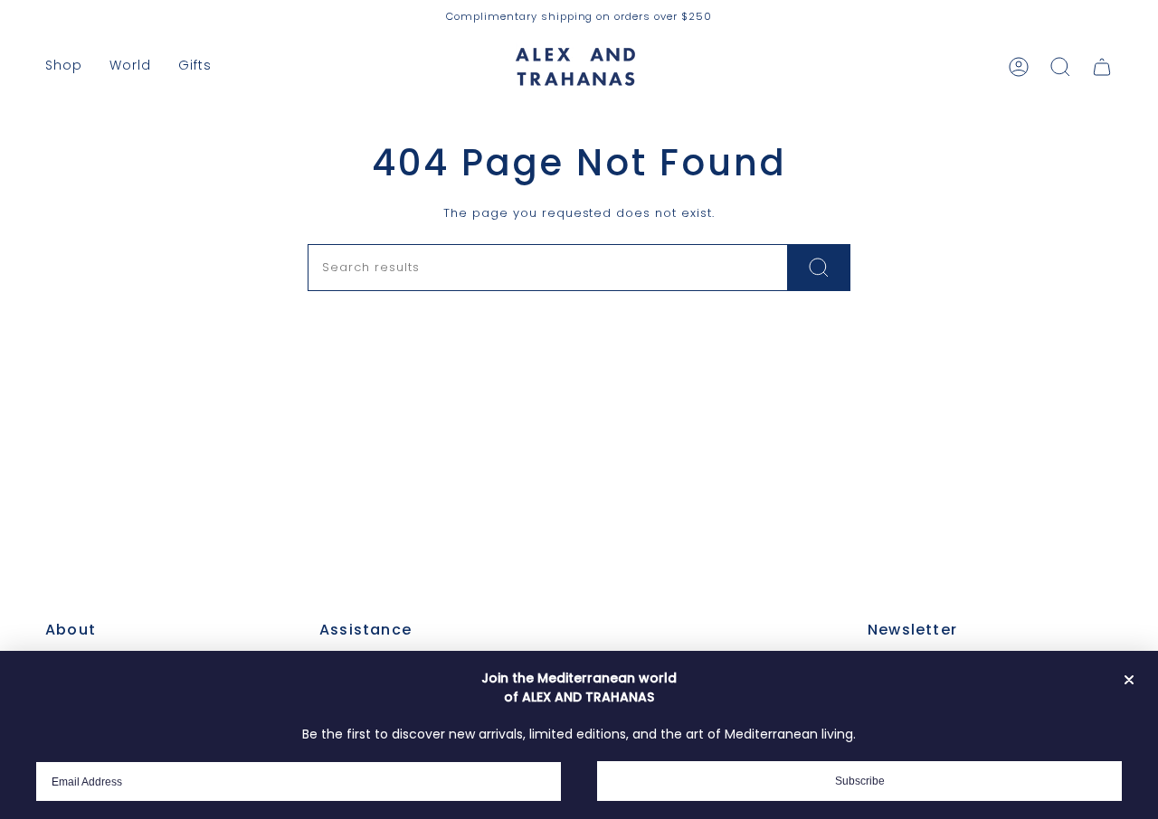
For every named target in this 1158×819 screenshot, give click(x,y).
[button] (64, 66)
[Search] (819, 267)
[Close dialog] (1129, 680)
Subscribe (860, 781)
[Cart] (1102, 67)
